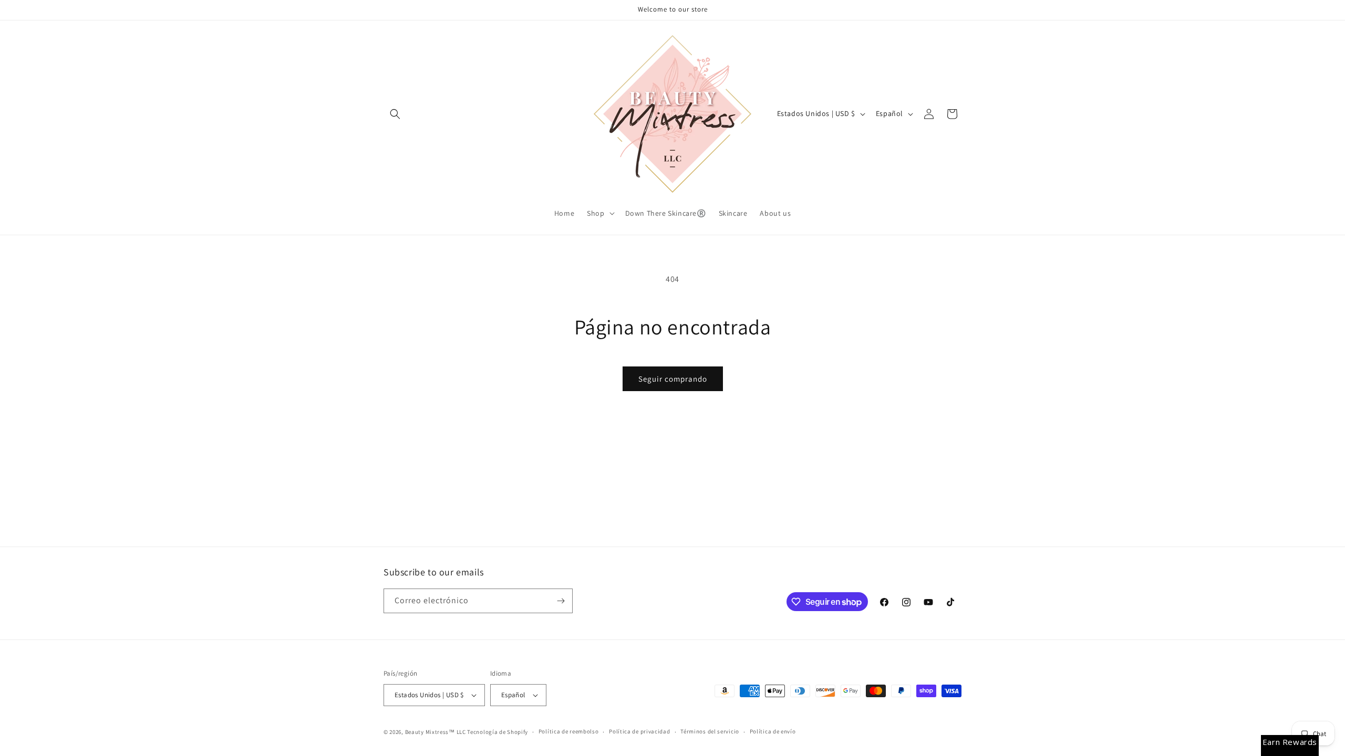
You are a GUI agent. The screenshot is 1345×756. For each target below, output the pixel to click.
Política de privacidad (639, 731)
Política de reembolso (569, 731)
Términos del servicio (709, 731)
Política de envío (773, 731)
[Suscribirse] (560, 601)
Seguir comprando (672, 379)
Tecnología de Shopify (497, 732)
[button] (395, 113)
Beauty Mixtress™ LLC (435, 732)
